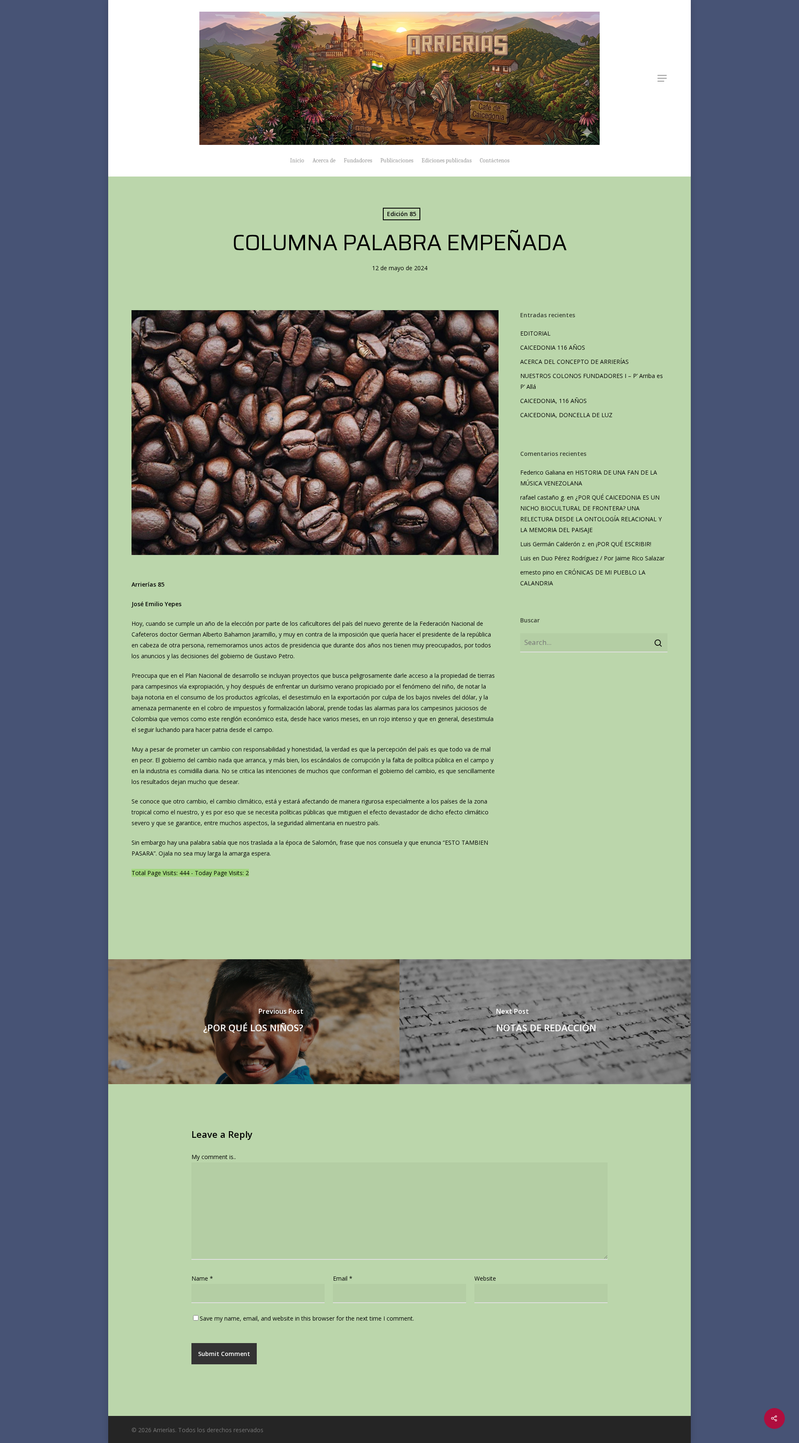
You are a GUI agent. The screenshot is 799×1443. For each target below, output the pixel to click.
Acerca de (324, 160)
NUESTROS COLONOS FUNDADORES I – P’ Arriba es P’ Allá (591, 381)
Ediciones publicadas (446, 160)
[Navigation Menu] (662, 78)
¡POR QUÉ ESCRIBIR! (623, 544)
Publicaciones (396, 160)
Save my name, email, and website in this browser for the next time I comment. (307, 1318)
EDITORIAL (535, 333)
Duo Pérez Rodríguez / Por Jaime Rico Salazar (603, 558)
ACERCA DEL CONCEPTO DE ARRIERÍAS (575, 362)
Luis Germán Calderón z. (553, 544)
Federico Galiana (542, 472)
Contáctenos (494, 160)
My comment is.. (213, 1157)
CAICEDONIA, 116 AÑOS (553, 401)
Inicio (297, 160)
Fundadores (358, 160)
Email (342, 1278)
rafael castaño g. (542, 497)
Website (485, 1278)
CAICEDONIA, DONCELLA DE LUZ (566, 415)
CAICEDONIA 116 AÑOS (552, 347)
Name (202, 1278)
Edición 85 (401, 214)
